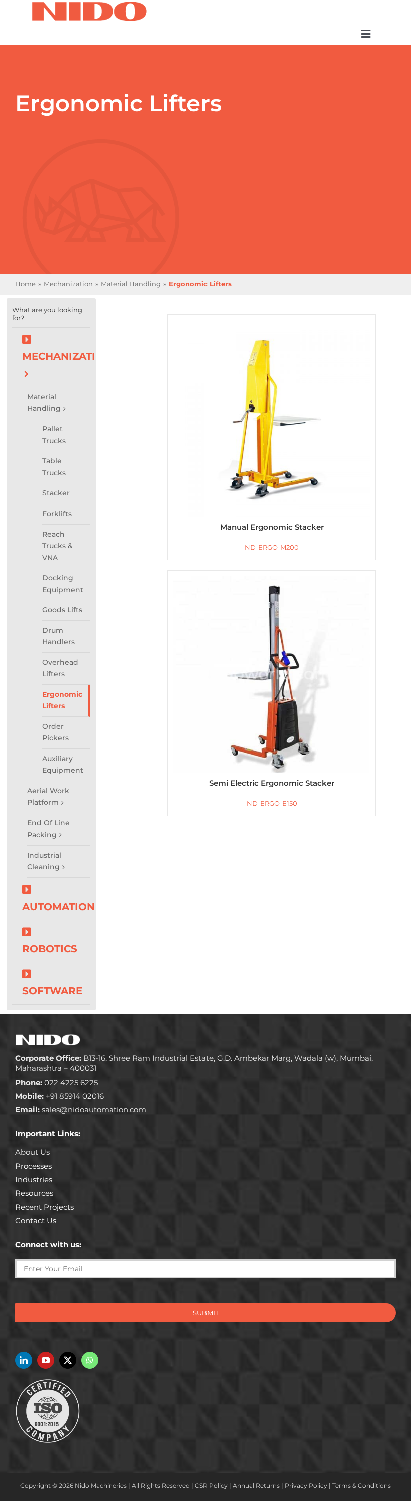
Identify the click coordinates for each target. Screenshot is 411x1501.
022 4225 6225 (56, 1082)
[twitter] (67, 1360)
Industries (33, 1179)
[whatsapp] (89, 1360)
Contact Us (35, 1220)
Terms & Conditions (361, 1485)
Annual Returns (256, 1485)
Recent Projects (44, 1207)
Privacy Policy (306, 1485)
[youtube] (45, 1360)
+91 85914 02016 (59, 1096)
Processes (33, 1166)
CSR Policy (211, 1485)
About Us (32, 1152)
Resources (34, 1193)
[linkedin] (23, 1360)
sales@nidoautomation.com (80, 1109)
